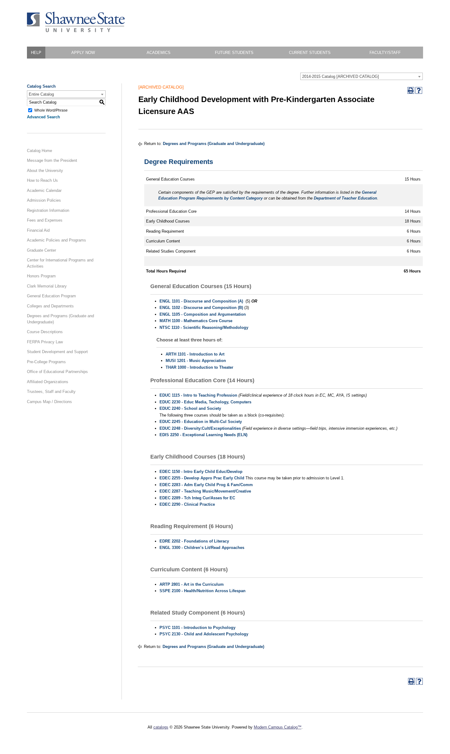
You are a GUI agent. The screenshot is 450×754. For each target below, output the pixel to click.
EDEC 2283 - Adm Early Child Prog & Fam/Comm (206, 484)
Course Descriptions (45, 331)
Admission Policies (44, 200)
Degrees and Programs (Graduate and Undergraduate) (60, 319)
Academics (159, 52)
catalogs (160, 727)
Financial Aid (38, 230)
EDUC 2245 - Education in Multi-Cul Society (200, 421)
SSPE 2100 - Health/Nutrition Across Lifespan (202, 590)
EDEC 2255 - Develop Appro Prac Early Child (201, 478)
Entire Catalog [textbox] (41, 94)
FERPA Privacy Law (45, 342)
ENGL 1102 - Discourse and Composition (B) (201, 307)
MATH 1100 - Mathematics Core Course (195, 320)
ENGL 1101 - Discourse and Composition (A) (201, 301)
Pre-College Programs (46, 362)
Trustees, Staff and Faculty (51, 391)
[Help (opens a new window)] (418, 90)
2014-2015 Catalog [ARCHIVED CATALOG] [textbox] (340, 76)
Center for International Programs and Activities (60, 263)
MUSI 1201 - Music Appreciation (196, 360)
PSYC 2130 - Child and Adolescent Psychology (203, 634)
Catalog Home (39, 150)
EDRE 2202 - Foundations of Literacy (194, 541)
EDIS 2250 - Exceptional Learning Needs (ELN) (203, 434)
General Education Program (51, 296)
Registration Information (48, 210)
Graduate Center (41, 250)
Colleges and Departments (50, 306)
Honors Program (41, 276)
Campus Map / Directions (49, 401)
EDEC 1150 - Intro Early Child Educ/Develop (200, 471)
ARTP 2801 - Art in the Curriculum (191, 584)
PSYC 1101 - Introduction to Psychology (197, 627)
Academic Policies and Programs (56, 240)
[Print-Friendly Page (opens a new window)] (410, 90)
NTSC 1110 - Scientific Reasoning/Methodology (203, 327)
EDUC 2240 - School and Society (190, 408)
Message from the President (52, 160)
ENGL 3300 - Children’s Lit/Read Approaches (201, 547)
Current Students (310, 52)
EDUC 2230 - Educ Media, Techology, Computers (205, 402)
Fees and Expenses (44, 220)
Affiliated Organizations (47, 381)
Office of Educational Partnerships (57, 371)
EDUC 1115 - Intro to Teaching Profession (198, 395)
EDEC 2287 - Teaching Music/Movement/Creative (205, 491)
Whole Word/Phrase (51, 110)
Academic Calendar (44, 190)
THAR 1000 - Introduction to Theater (199, 367)
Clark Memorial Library (47, 286)
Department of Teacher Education (345, 198)
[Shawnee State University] (76, 31)
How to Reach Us (42, 180)
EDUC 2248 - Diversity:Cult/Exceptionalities (200, 428)
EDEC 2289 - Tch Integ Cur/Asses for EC (197, 498)
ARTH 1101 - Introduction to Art (195, 354)
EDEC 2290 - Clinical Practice (187, 504)
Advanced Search (43, 117)
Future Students (234, 52)
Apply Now (83, 52)
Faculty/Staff (385, 52)
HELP (36, 52)
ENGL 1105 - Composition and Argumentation (202, 314)
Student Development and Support (57, 351)
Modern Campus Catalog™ (278, 727)
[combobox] (361, 76)
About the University (45, 170)
